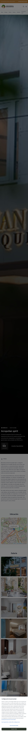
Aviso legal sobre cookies (7, 722)
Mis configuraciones (16, 722)
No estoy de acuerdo (14, 725)
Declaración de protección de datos (9, 719)
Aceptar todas (14, 729)
